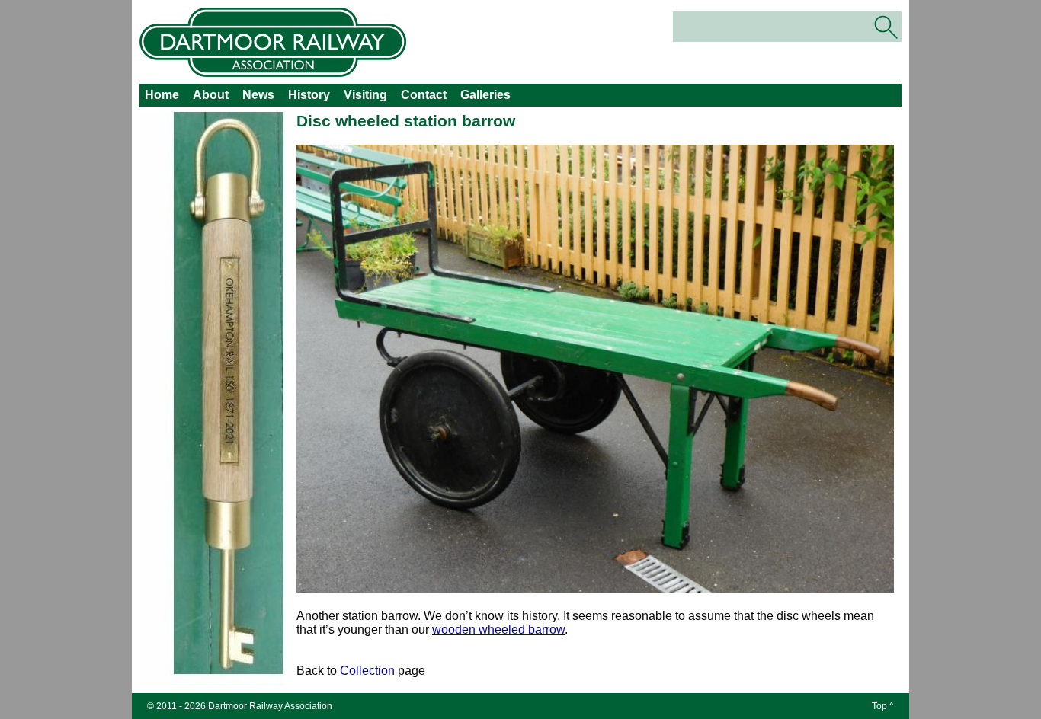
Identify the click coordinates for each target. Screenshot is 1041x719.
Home (162, 94)
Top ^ (883, 706)
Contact (424, 94)
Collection (367, 670)
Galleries (485, 94)
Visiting (365, 94)
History (309, 94)
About (211, 94)
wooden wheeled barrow (498, 629)
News (258, 94)
